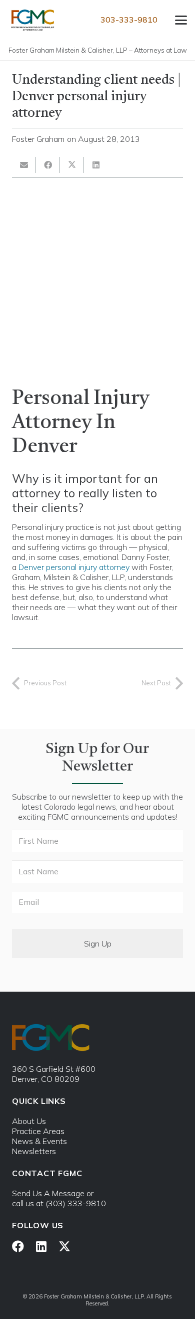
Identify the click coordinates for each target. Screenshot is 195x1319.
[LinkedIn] (41, 1246)
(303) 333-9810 (76, 1203)
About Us (29, 1121)
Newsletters (34, 1151)
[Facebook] (18, 1246)
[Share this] (48, 165)
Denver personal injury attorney (74, 567)
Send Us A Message (48, 1193)
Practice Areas (38, 1131)
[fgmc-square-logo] (33, 20)
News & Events (39, 1141)
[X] (64, 1246)
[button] (181, 20)
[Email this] (24, 165)
